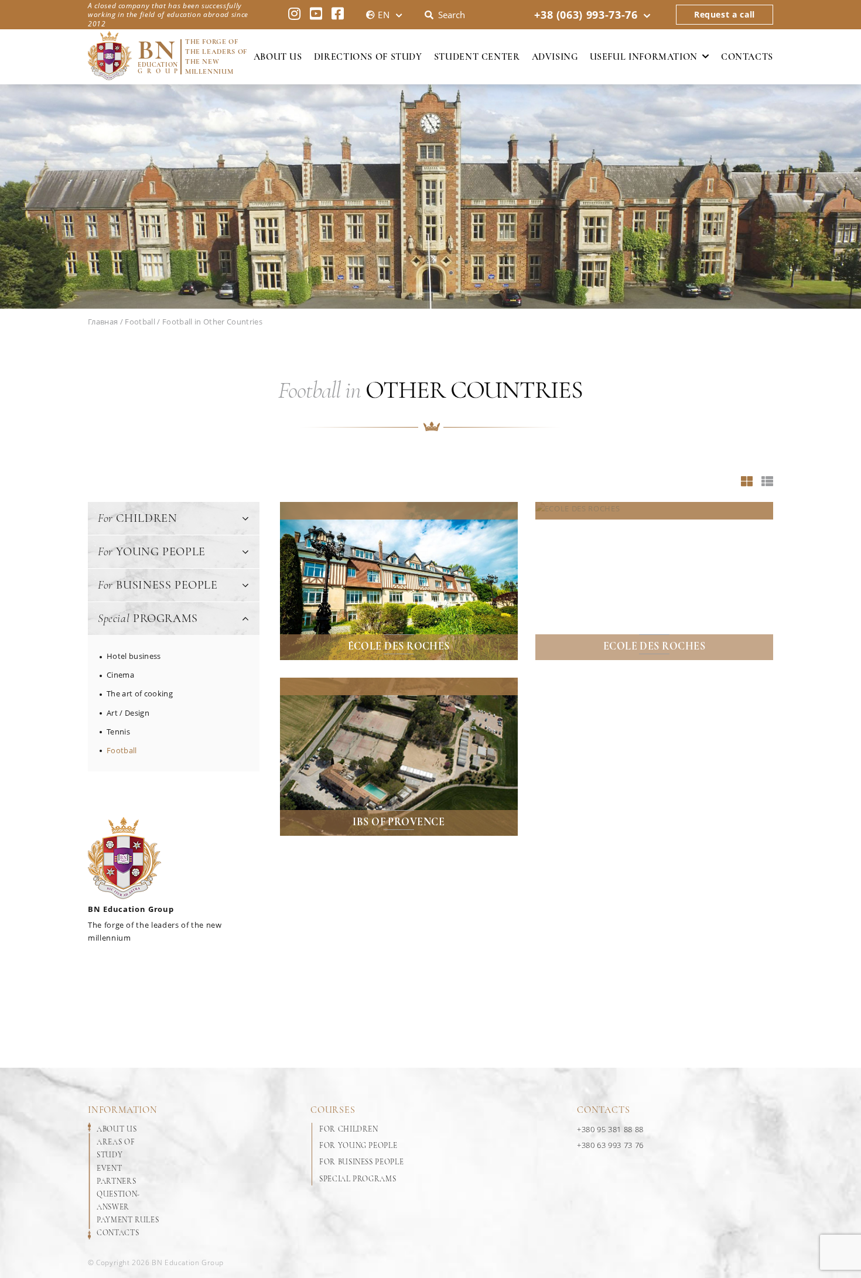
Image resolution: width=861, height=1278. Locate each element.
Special (148, 618)
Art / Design (128, 713)
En (384, 14)
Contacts (747, 57)
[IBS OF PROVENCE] (399, 757)
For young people (358, 1145)
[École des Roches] (399, 581)
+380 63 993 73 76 (610, 1145)
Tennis (118, 731)
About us (278, 57)
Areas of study (116, 1148)
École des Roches (399, 646)
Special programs (357, 1179)
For (137, 518)
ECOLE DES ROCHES (654, 646)
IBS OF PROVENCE (399, 821)
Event (109, 1168)
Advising (555, 57)
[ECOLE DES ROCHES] (654, 581)
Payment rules (128, 1220)
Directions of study (368, 57)
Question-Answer (118, 1201)
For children (348, 1129)
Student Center (477, 57)
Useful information (644, 57)
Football (122, 750)
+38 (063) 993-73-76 (585, 14)
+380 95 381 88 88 (610, 1129)
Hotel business (134, 656)
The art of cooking (140, 693)
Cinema (120, 674)
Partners (116, 1181)
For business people (361, 1162)
